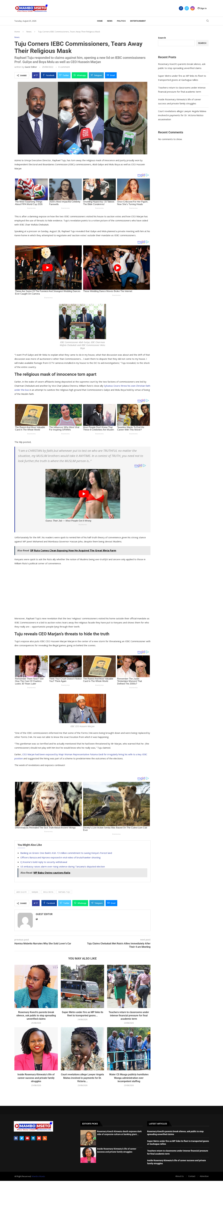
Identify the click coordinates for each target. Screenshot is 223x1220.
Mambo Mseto (38, 1176)
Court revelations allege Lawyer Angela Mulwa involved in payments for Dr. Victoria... (82, 1078)
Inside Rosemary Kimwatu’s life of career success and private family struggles (36, 1078)
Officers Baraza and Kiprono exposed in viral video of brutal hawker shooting (60, 857)
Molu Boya (48, 892)
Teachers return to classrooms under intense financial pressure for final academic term (129, 1015)
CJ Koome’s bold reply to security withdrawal (43, 861)
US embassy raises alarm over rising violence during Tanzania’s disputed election (62, 866)
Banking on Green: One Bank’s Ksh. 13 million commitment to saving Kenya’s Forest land (66, 852)
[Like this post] (37, 75)
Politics (121, 21)
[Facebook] (181, 8)
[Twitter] (187, 8)
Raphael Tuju (64, 892)
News (109, 21)
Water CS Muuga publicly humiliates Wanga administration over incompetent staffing (129, 1078)
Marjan (35, 892)
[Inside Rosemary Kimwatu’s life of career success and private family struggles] (36, 1048)
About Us (179, 1176)
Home (100, 21)
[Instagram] (192, 8)
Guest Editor (31, 66)
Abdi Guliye (21, 892)
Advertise (204, 1176)
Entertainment (138, 21)
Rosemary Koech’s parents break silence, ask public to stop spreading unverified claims (36, 1015)
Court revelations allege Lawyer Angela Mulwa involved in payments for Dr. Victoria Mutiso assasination (182, 115)
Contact (191, 1176)
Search (162, 37)
